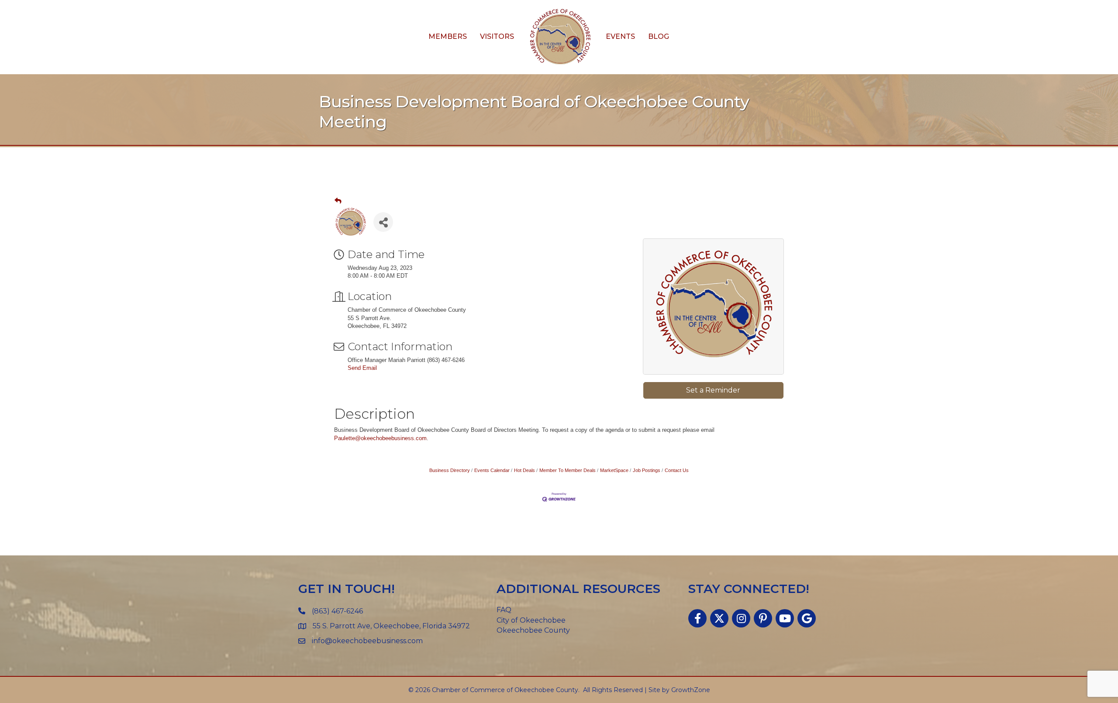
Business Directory (449, 470)
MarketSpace (614, 470)
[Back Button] (338, 201)
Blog (658, 36)
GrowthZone (690, 690)
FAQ (504, 610)
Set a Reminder (713, 390)
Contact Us (677, 470)
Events (620, 36)
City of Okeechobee (531, 620)
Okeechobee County (533, 630)
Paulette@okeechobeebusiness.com (380, 438)
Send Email (362, 368)
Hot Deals (524, 470)
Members (447, 36)
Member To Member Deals (567, 470)
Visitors (497, 36)
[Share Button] (383, 222)
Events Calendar (492, 470)
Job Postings (646, 470)
